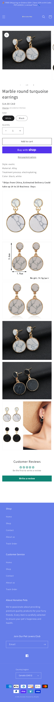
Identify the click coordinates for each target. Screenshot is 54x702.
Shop (8, 523)
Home (9, 516)
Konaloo (23, 697)
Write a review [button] (27, 478)
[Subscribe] (44, 644)
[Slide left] (20, 85)
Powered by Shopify (32, 697)
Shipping (5, 108)
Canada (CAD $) (25, 675)
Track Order (11, 543)
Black (21, 118)
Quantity (6, 125)
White (8, 118)
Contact (10, 530)
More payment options (27, 157)
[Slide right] (33, 85)
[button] (3, 17)
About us (10, 537)
